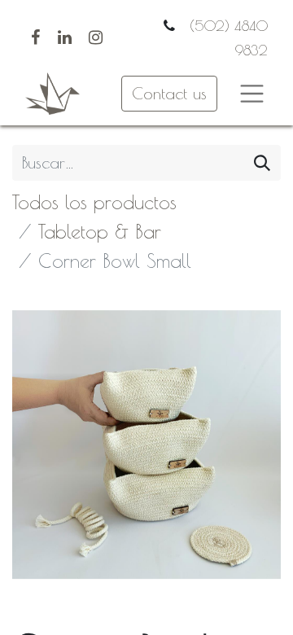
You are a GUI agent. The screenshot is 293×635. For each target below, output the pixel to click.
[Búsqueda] (262, 163)
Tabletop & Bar (99, 231)
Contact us (169, 93)
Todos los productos (94, 201)
